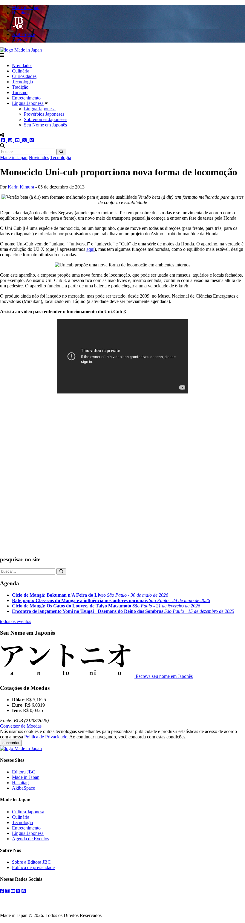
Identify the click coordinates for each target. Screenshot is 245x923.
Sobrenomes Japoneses (45, 119)
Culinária (20, 70)
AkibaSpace (23, 788)
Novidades (22, 65)
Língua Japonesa (28, 103)
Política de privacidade (33, 867)
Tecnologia (22, 81)
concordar (10, 742)
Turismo (19, 92)
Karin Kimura (21, 186)
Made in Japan (13, 157)
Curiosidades (24, 76)
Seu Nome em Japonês (45, 124)
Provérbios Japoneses (44, 114)
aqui (90, 249)
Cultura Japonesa (28, 811)
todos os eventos (15, 621)
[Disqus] (122, 474)
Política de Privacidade (45, 736)
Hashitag (20, 782)
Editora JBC (23, 771)
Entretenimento (26, 97)
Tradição (20, 87)
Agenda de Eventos (30, 838)
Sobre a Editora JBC (31, 862)
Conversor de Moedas (21, 726)
